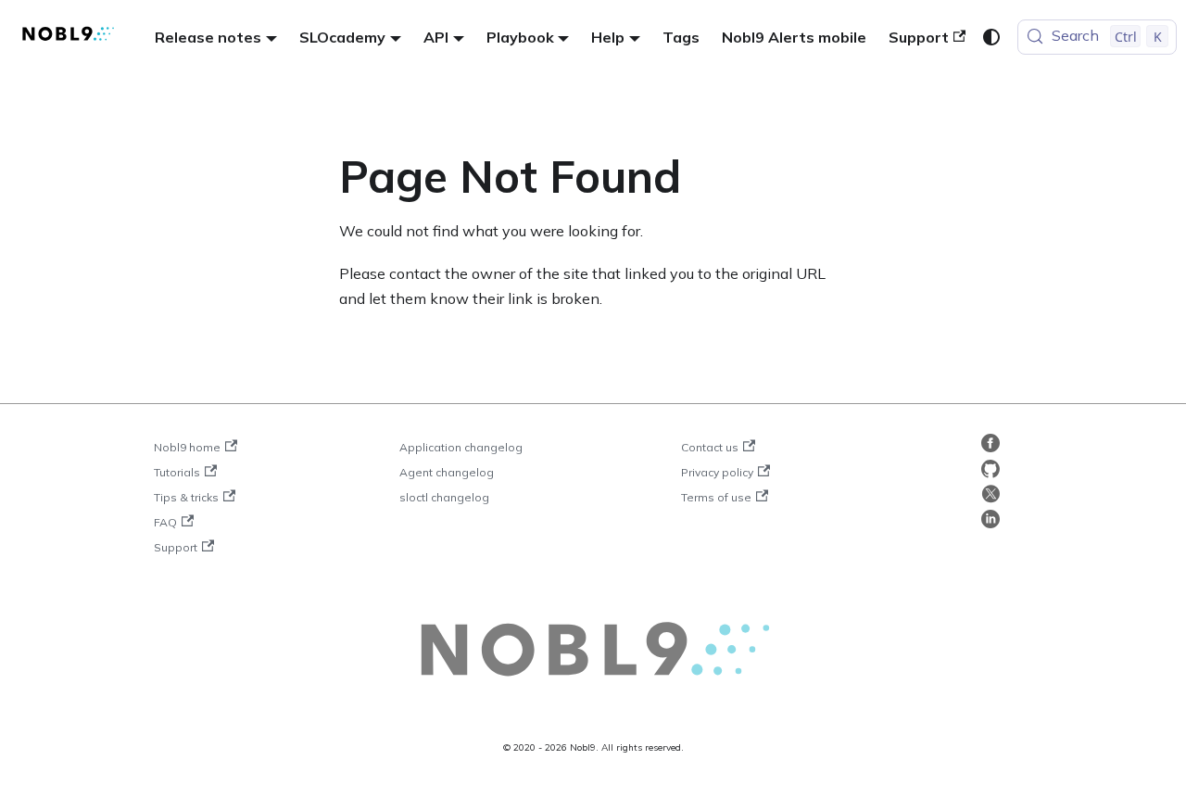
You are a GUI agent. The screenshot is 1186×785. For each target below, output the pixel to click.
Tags (681, 37)
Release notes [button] (208, 37)
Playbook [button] (520, 37)
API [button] (435, 37)
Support (919, 37)
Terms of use (716, 497)
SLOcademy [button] (342, 37)
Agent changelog (446, 472)
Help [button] (608, 37)
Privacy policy (717, 472)
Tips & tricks (186, 497)
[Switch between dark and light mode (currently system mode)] (991, 37)
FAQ (165, 522)
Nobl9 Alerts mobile (794, 37)
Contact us (709, 447)
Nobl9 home (187, 447)
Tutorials (177, 472)
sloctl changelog (444, 497)
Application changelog (461, 447)
